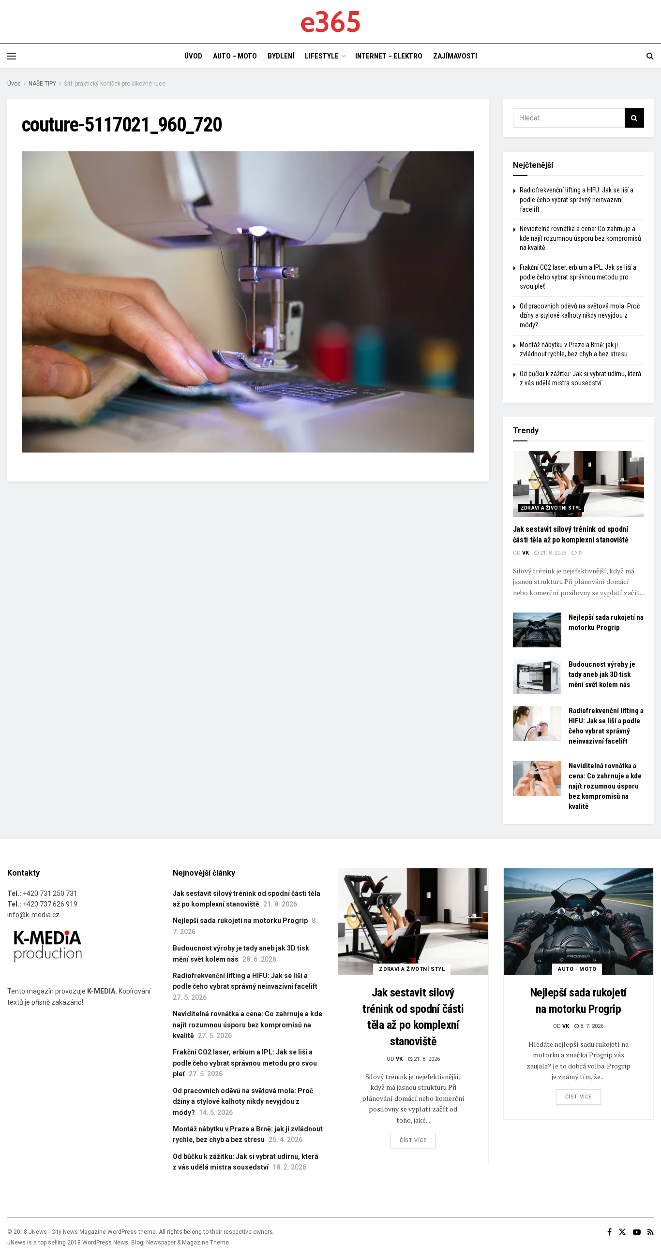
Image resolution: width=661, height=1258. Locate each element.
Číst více (413, 1140)
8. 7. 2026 (591, 1026)
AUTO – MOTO (235, 56)
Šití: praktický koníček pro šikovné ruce (114, 83)
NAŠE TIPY (42, 83)
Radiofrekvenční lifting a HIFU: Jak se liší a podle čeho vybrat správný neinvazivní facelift (576, 199)
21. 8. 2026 (552, 553)
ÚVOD (193, 56)
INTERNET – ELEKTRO (388, 56)
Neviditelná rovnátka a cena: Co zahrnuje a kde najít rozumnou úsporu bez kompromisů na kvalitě (580, 238)
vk (525, 553)
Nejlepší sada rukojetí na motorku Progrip (240, 920)
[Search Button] (634, 118)
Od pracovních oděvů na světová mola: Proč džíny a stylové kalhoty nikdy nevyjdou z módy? (580, 315)
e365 (330, 21)
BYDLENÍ (281, 56)
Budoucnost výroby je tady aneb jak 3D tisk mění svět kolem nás (602, 674)
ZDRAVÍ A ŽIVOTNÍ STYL (551, 508)
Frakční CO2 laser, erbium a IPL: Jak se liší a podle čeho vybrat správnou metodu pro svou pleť (578, 276)
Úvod (14, 83)
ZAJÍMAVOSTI (455, 56)
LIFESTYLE (322, 56)
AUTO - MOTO (577, 969)
